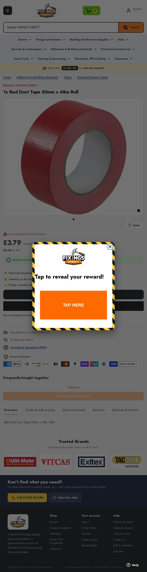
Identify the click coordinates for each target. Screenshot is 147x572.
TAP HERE (73, 305)
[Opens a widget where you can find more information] (132, 565)
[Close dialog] (110, 246)
